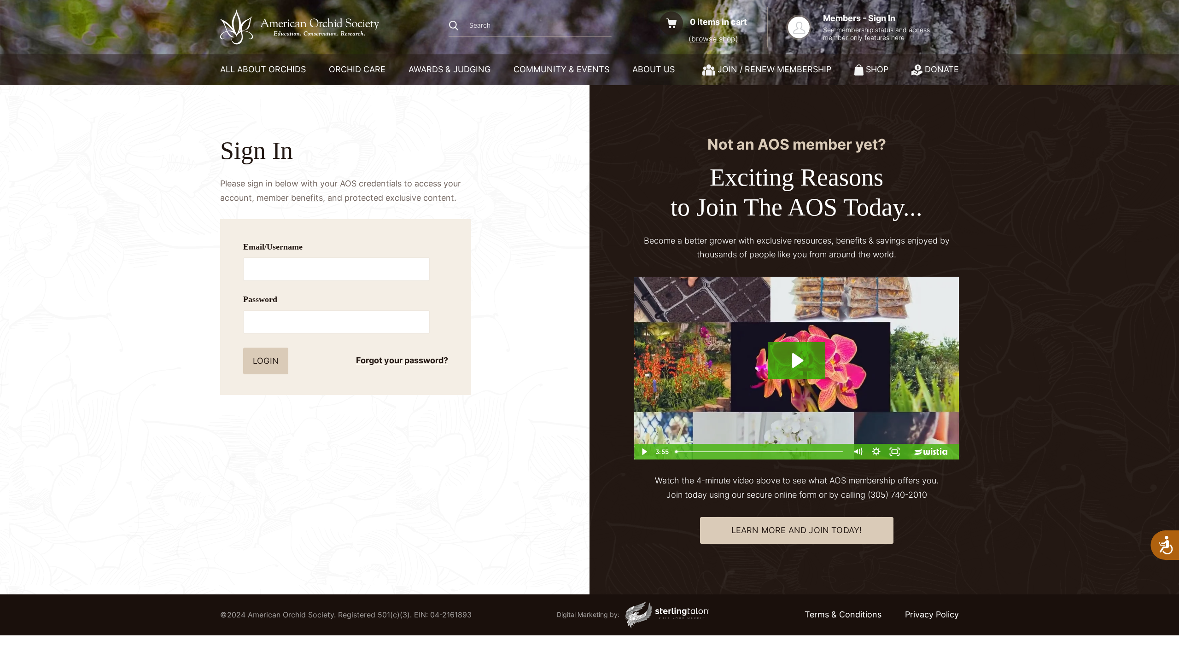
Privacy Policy (932, 614)
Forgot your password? (402, 360)
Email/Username (273, 246)
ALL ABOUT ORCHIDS (263, 69)
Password (260, 299)
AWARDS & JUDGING (449, 69)
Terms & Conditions (843, 614)
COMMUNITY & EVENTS (561, 69)
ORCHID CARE (357, 69)
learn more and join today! (796, 530)
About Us (653, 69)
